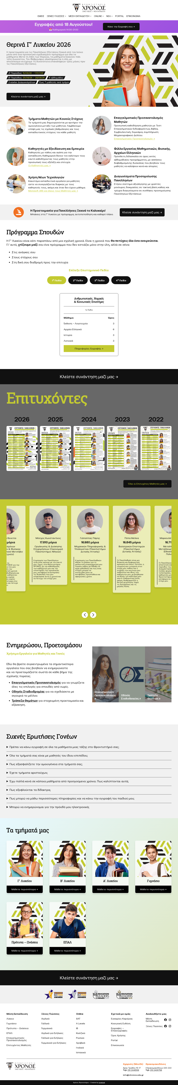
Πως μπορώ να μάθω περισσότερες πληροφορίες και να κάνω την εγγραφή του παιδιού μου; (72, 798)
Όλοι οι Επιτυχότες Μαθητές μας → (147, 483)
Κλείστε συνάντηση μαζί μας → (89, 376)
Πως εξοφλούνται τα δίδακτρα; (30, 789)
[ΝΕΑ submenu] (112, 16)
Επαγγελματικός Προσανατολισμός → (134, 138)
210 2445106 (133, 1070)
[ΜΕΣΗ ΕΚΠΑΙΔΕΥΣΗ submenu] (90, 16)
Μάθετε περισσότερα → (24, 889)
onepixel (102, 1082)
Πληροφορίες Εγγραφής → (89, 348)
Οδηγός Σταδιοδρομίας (28, 691)
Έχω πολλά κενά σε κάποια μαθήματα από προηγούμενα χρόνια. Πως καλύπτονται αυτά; (69, 781)
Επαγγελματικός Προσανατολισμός (36, 682)
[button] (85, 615)
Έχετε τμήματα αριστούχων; (29, 772)
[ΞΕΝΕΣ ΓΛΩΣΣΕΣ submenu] (65, 16)
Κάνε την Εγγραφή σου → (121, 26)
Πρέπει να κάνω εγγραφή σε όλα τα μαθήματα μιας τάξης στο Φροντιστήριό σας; (64, 746)
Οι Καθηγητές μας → (39, 165)
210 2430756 (156, 1070)
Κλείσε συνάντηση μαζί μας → (142, 212)
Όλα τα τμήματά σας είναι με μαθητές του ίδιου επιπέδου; (49, 755)
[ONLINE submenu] (103, 16)
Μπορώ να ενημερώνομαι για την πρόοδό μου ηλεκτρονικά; (49, 807)
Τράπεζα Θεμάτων (25, 700)
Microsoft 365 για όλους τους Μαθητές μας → (53, 190)
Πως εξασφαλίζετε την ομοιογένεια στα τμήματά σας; (46, 764)
